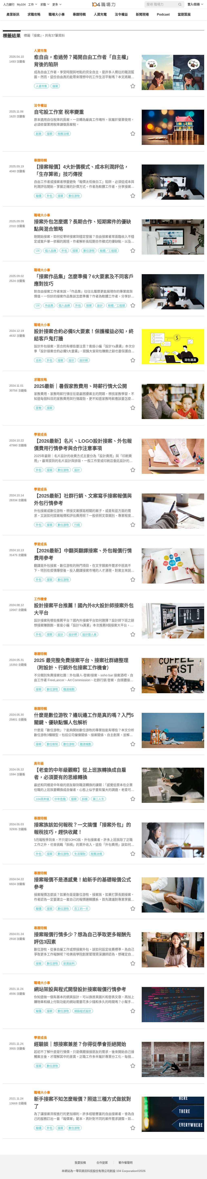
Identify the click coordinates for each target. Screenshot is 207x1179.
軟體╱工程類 (108, 250)
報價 (38, 195)
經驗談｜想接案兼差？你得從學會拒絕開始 (80, 1044)
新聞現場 (142, 14)
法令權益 (121, 14)
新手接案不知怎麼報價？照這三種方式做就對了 (82, 1102)
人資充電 (100, 14)
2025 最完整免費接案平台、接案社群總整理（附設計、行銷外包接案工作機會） (81, 664)
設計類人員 (89, 634)
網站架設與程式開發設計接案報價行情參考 (80, 989)
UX (38, 250)
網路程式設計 (82, 1011)
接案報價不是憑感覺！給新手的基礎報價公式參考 (82, 883)
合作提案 (102, 1162)
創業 (38, 133)
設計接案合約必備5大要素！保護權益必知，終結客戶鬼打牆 (84, 335)
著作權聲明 (125, 1162)
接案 (55, 86)
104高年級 (42, 799)
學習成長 (40, 434)
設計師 (83, 360)
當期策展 (184, 14)
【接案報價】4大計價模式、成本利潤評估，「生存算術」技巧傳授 (81, 170)
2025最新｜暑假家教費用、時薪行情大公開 (80, 386)
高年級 (39, 763)
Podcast (163, 14)
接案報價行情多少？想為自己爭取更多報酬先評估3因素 (82, 938)
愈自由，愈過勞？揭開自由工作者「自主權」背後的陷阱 (82, 60)
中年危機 (60, 799)
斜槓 (85, 799)
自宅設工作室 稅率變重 (59, 112)
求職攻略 (33, 14)
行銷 (77, 524)
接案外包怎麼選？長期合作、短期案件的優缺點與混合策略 (82, 225)
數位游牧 (74, 195)
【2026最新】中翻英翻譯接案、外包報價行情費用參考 (83, 554)
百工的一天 (81, 908)
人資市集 (40, 50)
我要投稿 (80, 1162)
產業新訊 (12, 14)
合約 (38, 360)
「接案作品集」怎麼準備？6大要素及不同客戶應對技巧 (84, 280)
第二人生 (98, 799)
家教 (38, 408)
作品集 (49, 305)
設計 (100, 305)
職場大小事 (57, 14)
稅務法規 (63, 133)
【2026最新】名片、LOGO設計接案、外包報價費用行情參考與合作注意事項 (83, 444)
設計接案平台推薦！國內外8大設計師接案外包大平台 (84, 609)
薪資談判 (69, 963)
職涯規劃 (69, 689)
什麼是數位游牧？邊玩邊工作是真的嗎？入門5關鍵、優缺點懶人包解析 (84, 718)
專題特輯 (79, 14)
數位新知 (52, 744)
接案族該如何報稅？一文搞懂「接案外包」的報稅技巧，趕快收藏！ (82, 828)
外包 (49, 195)
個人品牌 (50, 250)
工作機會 (40, 598)
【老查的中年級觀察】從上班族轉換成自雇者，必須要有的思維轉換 (80, 773)
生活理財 (80, 853)
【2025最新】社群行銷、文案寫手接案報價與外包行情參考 (83, 499)
